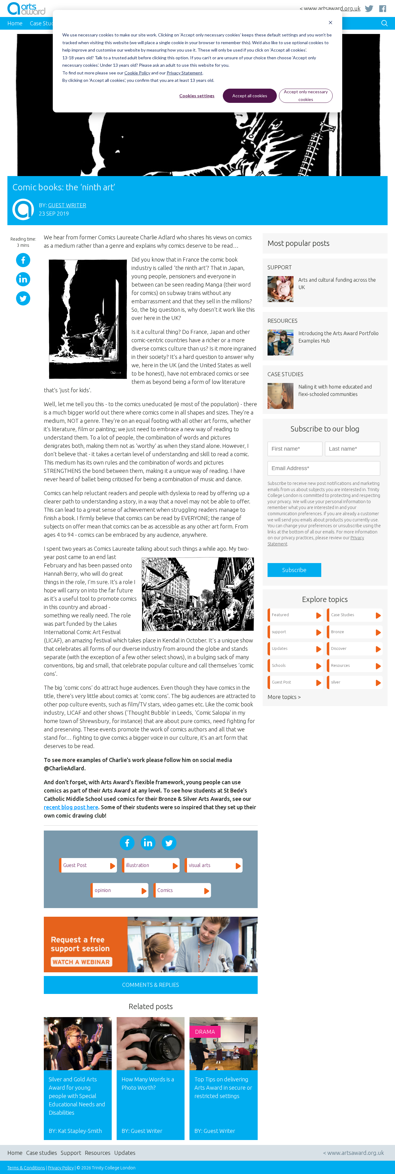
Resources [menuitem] (97, 1153)
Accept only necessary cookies (306, 95)
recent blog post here (71, 807)
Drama (205, 1032)
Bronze (337, 631)
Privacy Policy (61, 1167)
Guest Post (75, 865)
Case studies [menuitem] (41, 1153)
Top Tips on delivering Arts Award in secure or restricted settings (223, 1087)
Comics (165, 890)
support (279, 631)
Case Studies (342, 614)
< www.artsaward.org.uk (330, 8)
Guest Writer (67, 205)
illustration (137, 865)
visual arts (199, 865)
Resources (340, 665)
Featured (280, 614)
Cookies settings (196, 95)
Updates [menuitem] (124, 1153)
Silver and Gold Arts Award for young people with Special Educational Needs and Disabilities (77, 1096)
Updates (279, 648)
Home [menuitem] (15, 23)
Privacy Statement (184, 72)
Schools (278, 665)
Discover (339, 648)
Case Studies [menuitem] (45, 23)
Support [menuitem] (71, 1153)
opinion (103, 890)
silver (335, 682)
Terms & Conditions (26, 1167)
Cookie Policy (137, 72)
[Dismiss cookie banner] (330, 23)
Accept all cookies (249, 95)
